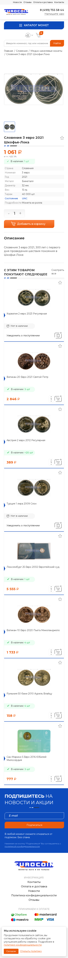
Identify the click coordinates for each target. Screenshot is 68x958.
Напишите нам (54, 13)
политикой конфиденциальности (22, 846)
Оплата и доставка (43, 2)
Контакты (59, 2)
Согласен (11, 951)
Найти (57, 43)
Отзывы (27, 2)
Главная (8, 50)
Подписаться (34, 825)
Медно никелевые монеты (46, 50)
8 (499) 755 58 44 (52, 10)
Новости (17, 2)
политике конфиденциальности (23, 944)
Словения (22, 50)
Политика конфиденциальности (34, 895)
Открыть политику (31, 951)
